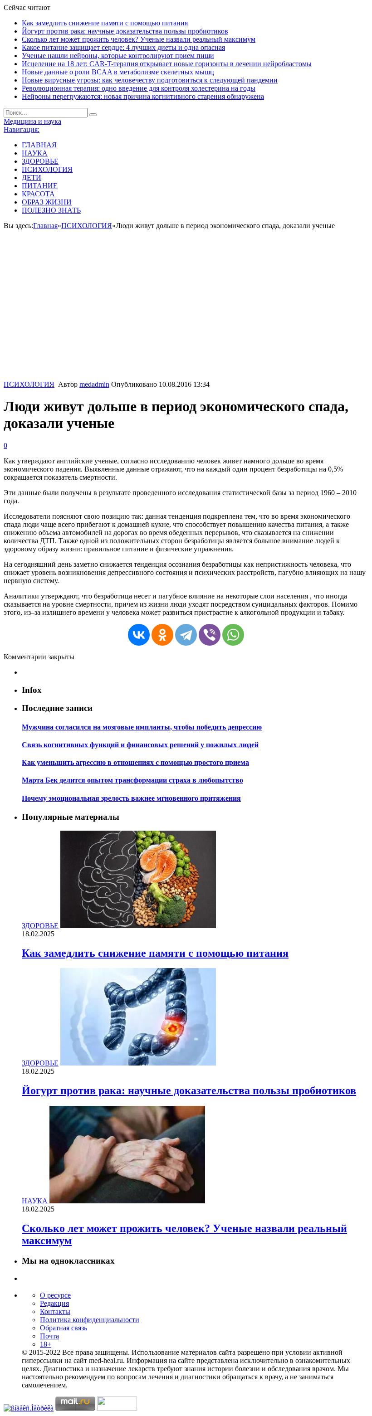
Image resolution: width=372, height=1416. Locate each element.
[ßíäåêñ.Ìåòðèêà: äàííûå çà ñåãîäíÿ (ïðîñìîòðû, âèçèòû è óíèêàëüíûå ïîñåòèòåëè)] (29, 1408)
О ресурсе (55, 1295)
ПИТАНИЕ (40, 186)
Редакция (54, 1303)
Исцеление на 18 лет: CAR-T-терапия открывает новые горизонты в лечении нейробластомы (167, 64)
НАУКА (35, 153)
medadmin (94, 384)
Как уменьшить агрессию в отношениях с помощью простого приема (135, 762)
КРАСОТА (38, 194)
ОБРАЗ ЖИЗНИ (47, 202)
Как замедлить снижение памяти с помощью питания (105, 23)
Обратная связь (63, 1328)
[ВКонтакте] (139, 635)
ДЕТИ (31, 177)
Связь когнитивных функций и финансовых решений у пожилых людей (140, 745)
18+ (45, 1344)
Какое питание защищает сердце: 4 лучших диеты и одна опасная (123, 47)
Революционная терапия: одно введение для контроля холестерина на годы (138, 88)
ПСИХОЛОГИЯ (47, 169)
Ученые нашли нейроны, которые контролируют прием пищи (118, 55)
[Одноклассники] (162, 635)
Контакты (55, 1311)
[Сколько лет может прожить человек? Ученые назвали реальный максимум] (127, 1201)
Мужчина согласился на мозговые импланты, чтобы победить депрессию (142, 727)
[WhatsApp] (233, 635)
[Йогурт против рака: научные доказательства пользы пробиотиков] (138, 1063)
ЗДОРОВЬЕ (40, 161)
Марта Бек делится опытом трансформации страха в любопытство (132, 780)
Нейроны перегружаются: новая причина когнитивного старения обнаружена (143, 96)
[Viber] (209, 635)
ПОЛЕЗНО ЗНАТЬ (51, 210)
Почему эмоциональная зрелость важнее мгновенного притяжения (131, 798)
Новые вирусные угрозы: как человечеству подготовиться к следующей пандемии (150, 80)
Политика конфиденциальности (89, 1320)
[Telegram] (186, 635)
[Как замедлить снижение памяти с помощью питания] (138, 925)
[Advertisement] (186, 312)
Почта (49, 1336)
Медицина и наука (32, 121)
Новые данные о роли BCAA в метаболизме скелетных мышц (118, 72)
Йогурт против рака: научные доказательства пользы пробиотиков (125, 31)
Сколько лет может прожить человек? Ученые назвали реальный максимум (138, 39)
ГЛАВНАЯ (39, 145)
